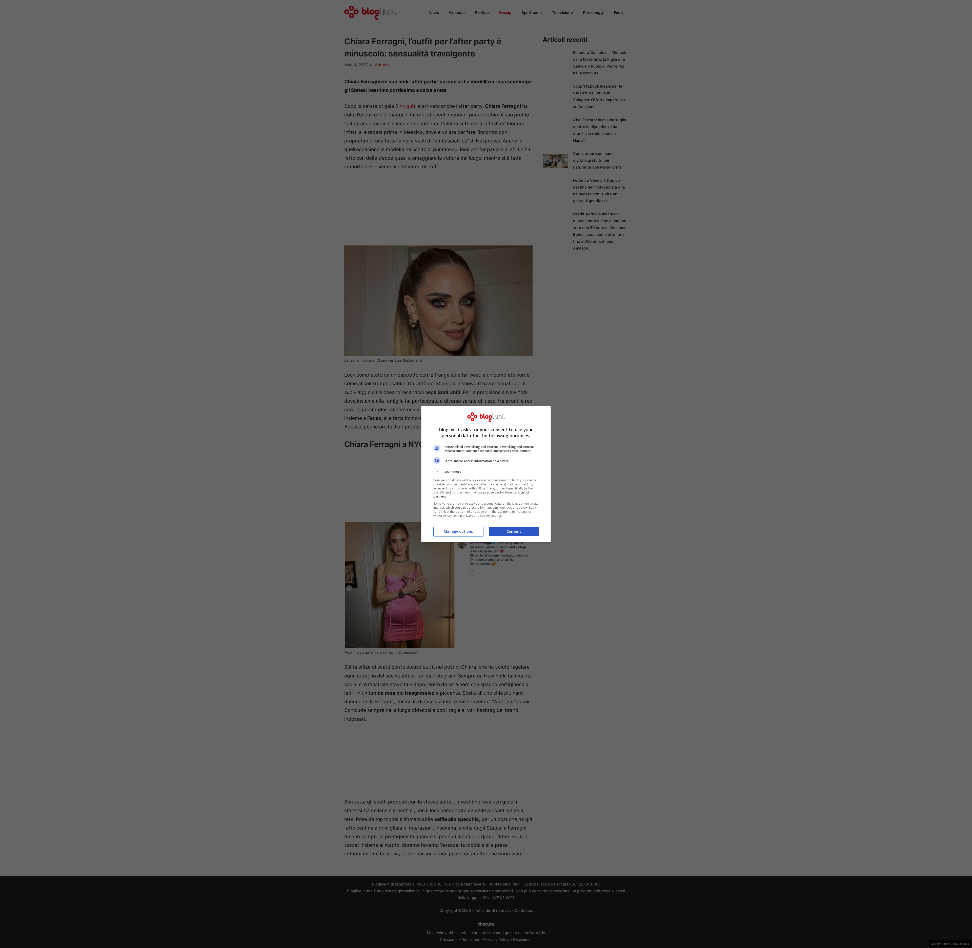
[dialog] (486, 474)
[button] (486, 471)
